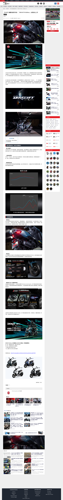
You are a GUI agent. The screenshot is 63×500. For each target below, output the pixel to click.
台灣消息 (54, 6)
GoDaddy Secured (37, 495)
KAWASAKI (52, 120)
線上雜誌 (5, 6)
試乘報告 (57, 120)
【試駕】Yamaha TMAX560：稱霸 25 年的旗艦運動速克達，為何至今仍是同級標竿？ (55, 103)
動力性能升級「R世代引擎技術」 (11, 140)
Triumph (48, 119)
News (7, 0)
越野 (51, 119)
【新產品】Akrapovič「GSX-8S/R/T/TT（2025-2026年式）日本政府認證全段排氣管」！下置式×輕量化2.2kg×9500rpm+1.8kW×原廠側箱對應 (55, 84)
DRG (5, 16)
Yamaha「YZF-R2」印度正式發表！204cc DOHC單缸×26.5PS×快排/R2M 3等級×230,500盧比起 (55, 75)
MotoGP (48, 123)
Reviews (22, 0)
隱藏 (13, 138)
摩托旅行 (45, 6)
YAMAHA (55, 119)
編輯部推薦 (20, 6)
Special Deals (17, 0)
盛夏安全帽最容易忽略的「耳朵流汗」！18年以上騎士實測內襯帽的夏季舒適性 (55, 94)
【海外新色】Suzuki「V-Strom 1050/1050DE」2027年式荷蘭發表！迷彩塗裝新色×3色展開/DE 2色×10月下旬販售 (55, 108)
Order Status (26, 491)
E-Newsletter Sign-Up (37, 491)
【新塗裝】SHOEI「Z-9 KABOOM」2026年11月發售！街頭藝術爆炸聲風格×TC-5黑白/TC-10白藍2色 (55, 112)
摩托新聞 (36, 6)
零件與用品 (26, 6)
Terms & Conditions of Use (26, 498)
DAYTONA (57, 123)
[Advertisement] (53, 40)
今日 (48, 67)
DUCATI (48, 126)
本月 (57, 67)
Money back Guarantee (14, 495)
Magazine (12, 0)
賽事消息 (40, 6)
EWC (55, 126)
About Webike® (49, 491)
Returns (14, 494)
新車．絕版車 (15, 6)
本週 (52, 67)
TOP (1, 6)
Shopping (3, 0)
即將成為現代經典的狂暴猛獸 (55, 89)
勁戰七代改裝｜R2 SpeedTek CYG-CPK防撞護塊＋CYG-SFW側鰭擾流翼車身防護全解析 (55, 70)
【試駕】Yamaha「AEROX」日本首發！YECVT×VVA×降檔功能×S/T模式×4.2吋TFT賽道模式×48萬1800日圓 (55, 80)
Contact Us (13, 491)
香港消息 (58, 6)
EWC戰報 (9, 6)
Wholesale (27, 0)
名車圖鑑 (52, 126)
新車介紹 (48, 120)
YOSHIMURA (52, 123)
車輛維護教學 (31, 6)
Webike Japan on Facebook (49, 494)
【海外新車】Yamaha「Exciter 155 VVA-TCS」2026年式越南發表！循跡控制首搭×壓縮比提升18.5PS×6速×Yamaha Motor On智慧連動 (55, 98)
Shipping (26, 495)
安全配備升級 (8, 141)
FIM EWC (32, 0)
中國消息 (49, 6)
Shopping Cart (26, 494)
